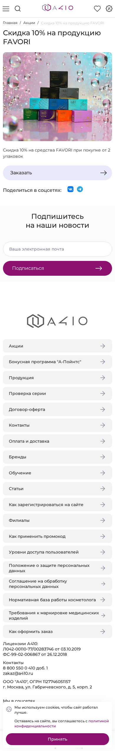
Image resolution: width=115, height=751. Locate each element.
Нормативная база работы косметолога (52, 599)
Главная (10, 22)
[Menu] (6, 9)
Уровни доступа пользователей (44, 552)
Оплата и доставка (29, 441)
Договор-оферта (27, 409)
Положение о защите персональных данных (49, 568)
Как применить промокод (37, 536)
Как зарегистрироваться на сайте (46, 504)
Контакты (19, 425)
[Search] (18, 9)
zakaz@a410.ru (18, 673)
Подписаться (28, 268)
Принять (57, 739)
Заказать (21, 173)
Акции (29, 22)
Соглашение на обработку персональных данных (38, 583)
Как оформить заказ (31, 631)
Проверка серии (27, 393)
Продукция (21, 377)
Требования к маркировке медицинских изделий (54, 615)
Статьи (16, 488)
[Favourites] (97, 9)
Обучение (20, 473)
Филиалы (19, 520)
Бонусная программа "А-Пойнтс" (45, 361)
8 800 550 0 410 (19, 668)
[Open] (105, 85)
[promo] (109, 9)
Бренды (17, 457)
